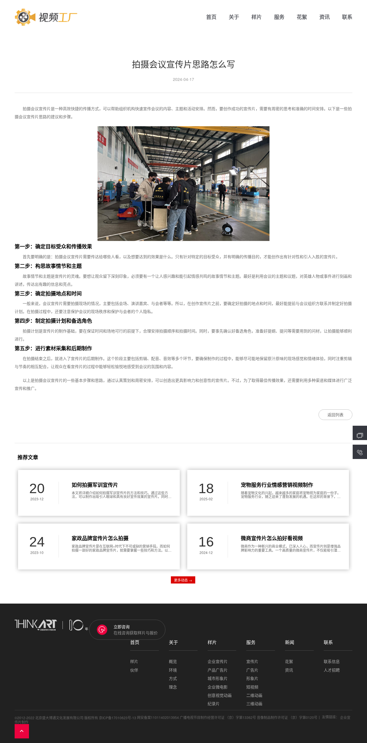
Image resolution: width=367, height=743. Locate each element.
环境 (173, 670)
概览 (173, 661)
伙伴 (134, 670)
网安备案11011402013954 (158, 717)
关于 (234, 17)
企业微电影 (218, 687)
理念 (173, 687)
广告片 (252, 670)
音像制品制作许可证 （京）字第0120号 (287, 717)
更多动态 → (183, 579)
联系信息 (332, 661)
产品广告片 (218, 670)
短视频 (252, 687)
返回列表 (335, 414)
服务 (279, 17)
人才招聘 (332, 670)
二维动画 (254, 695)
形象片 (252, 678)
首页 (211, 17)
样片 (256, 17)
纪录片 (214, 703)
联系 (347, 17)
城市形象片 (218, 678)
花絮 (302, 17)
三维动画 (254, 703)
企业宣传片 (218, 661)
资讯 (324, 17)
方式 (173, 678)
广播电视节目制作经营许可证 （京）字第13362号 (218, 717)
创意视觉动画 (220, 695)
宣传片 (252, 661)
